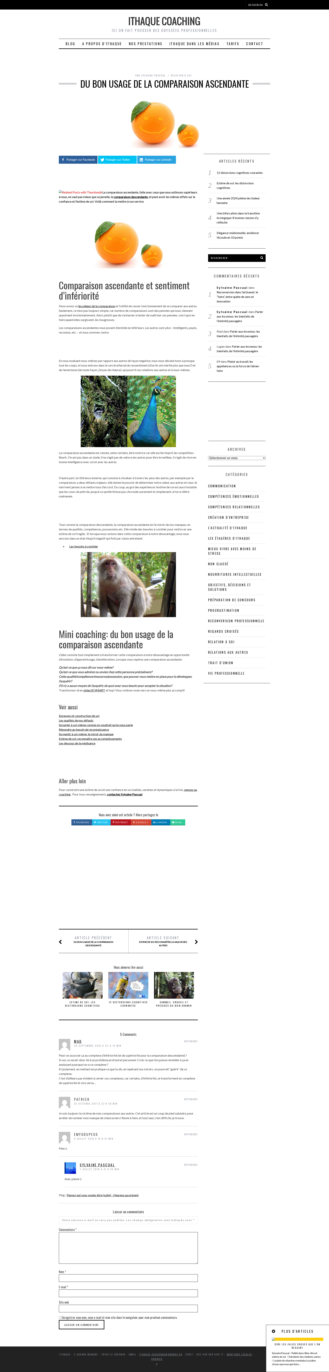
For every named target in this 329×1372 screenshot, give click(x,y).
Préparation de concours (232, 600)
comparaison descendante (131, 197)
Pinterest (121, 822)
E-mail (63, 1287)
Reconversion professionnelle (236, 621)
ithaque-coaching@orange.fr (160, 1354)
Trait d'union (221, 663)
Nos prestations (146, 43)
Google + (141, 822)
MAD (78, 1041)
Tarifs (233, 43)
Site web (64, 1302)
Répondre (191, 1041)
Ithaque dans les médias (194, 43)
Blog (70, 43)
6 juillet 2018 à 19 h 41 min (93, 1138)
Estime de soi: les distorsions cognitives (82, 1004)
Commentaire (68, 1229)
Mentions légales (239, 1354)
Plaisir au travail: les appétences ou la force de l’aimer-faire (238, 366)
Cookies (157, 1359)
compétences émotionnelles (233, 496)
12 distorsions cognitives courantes (128, 1004)
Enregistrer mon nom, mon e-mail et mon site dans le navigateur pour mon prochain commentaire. (119, 1317)
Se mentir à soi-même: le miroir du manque (86, 734)
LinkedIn (161, 822)
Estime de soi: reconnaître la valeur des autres (163, 941)
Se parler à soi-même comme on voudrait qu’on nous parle (96, 725)
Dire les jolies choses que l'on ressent (297, 1346)
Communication (222, 486)
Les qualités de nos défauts (76, 720)
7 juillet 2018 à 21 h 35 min (99, 1169)
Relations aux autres (228, 652)
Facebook (82, 822)
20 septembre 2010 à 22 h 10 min (97, 1045)
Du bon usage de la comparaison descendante (93, 941)
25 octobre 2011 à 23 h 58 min (96, 1103)
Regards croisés (223, 631)
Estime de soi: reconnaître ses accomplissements (90, 738)
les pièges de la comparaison (96, 306)
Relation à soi (181, 75)
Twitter (102, 822)
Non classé (218, 564)
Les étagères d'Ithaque (229, 538)
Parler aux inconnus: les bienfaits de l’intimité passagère (240, 316)
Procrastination (224, 610)
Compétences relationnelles (234, 507)
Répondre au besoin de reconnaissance (84, 729)
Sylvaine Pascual (97, 1164)
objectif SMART (94, 690)
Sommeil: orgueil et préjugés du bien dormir (174, 1004)
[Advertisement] (128, 881)
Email (178, 822)
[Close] (274, 1331)
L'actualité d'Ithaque (228, 528)
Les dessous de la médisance (77, 743)
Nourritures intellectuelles (235, 574)
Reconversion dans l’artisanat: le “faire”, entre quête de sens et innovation (237, 296)
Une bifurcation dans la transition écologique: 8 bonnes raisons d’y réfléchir (238, 217)
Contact (254, 43)
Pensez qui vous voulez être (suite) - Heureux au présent (103, 1195)
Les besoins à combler (83, 546)
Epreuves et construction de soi (79, 716)
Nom (62, 1271)
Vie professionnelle (226, 673)
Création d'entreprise (228, 517)
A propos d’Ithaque (102, 43)
